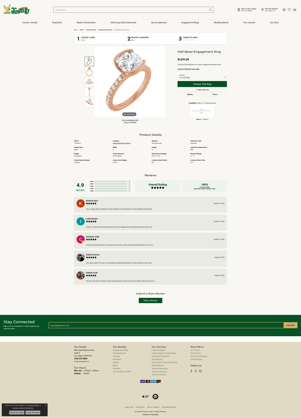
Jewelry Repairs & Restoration (164, 353)
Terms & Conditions (153, 407)
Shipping (190, 94)
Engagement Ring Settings (105, 30)
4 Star (91, 184)
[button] (284, 9)
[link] (248, 9)
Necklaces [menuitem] (117, 359)
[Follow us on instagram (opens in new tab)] (195, 371)
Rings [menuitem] (115, 365)
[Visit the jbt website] (145, 397)
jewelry (82, 30)
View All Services (159, 374)
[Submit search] (211, 10)
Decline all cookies (17, 412)
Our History (195, 350)
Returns (214, 94)
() (129, 181)
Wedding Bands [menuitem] (119, 353)
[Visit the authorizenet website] (155, 397)
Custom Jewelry (30, 22)
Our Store (274, 22)
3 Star (91, 186)
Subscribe (290, 325)
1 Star (91, 191)
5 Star (91, 181)
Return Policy (129, 407)
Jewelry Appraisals (159, 368)
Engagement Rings (190, 22)
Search (83, 40)
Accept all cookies (33, 412)
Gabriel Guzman (93, 254)
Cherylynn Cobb (92, 236)
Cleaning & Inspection (161, 356)
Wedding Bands (221, 22)
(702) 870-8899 (130, 122)
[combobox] (130, 10)
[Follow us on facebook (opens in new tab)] (191, 371)
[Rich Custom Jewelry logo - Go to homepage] (17, 9)
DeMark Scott (91, 272)
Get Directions (196, 359)
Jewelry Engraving (159, 371)
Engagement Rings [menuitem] (121, 350)
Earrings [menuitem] (116, 356)
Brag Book (57, 22)
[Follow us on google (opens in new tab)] (200, 371)
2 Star (91, 188)
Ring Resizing (157, 359)
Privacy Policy (140, 407)
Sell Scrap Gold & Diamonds (123, 22)
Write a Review (150, 300)
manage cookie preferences (22, 408)
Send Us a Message (198, 356)
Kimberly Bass (92, 200)
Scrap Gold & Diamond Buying (164, 362)
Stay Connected (19, 321)
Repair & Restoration (86, 22)
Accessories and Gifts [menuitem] (122, 371)
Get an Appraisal (158, 22)
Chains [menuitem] (116, 362)
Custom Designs (158, 350)
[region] (129, 82)
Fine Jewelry (249, 22)
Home (75, 30)
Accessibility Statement (169, 407)
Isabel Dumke (92, 218)
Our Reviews (195, 353)
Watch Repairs (158, 365)
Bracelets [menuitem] (117, 368)
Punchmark (154, 414)
